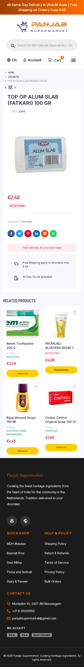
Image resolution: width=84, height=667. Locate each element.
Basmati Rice (16, 553)
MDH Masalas (16, 543)
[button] (73, 59)
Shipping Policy (55, 543)
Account (34, 60)
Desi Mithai (14, 562)
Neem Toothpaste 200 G (20, 346)
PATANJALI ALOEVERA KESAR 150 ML (61, 346)
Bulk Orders (53, 581)
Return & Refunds (57, 553)
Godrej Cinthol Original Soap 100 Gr (60, 420)
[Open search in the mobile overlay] (42, 45)
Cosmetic (13, 76)
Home (11, 72)
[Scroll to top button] (77, 650)
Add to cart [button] (23, 373)
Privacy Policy (54, 572)
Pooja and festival (19, 572)
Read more (61, 369)
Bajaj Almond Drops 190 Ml (21, 420)
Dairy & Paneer (17, 581)
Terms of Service (57, 562)
